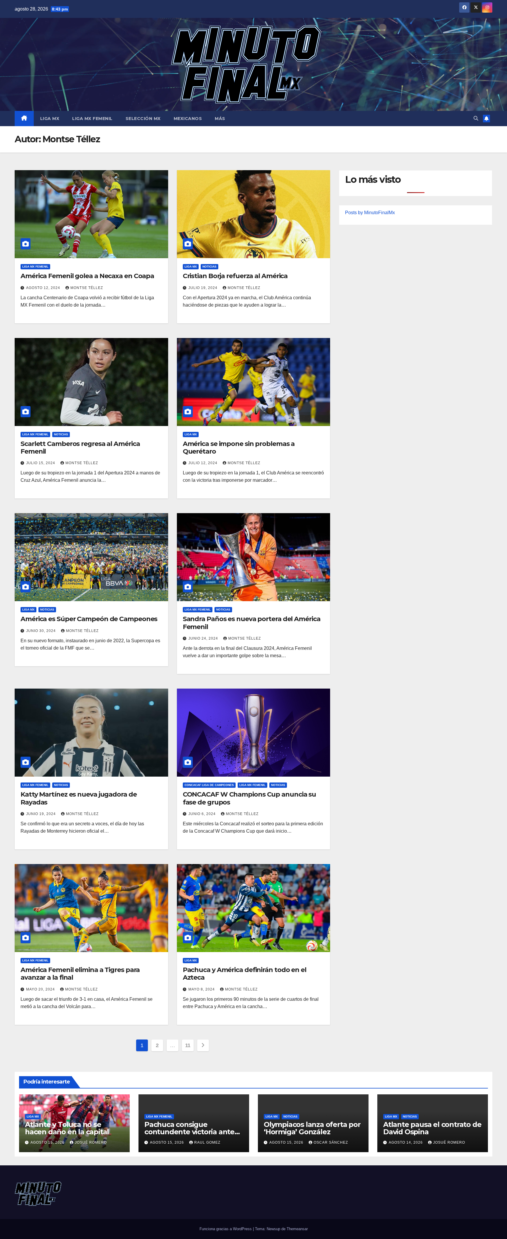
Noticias (209, 266)
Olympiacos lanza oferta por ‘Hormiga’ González (312, 1128)
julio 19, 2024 (203, 288)
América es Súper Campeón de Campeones (89, 619)
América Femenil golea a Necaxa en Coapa (87, 276)
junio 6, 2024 (202, 814)
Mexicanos (188, 118)
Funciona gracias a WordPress (226, 1229)
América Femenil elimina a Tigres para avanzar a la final (80, 973)
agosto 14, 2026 (406, 1142)
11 (187, 1045)
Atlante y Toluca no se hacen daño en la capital (67, 1128)
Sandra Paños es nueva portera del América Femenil (251, 623)
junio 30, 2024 (41, 631)
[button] (476, 118)
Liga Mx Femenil (92, 118)
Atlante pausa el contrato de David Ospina (432, 1128)
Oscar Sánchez (331, 1142)
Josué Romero (91, 1142)
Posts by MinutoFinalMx (370, 212)
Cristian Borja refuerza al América (235, 276)
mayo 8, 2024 (202, 989)
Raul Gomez (207, 1142)
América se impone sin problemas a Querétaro (239, 447)
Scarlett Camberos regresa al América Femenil (80, 447)
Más (220, 118)
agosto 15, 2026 (48, 1142)
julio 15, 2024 (41, 463)
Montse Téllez (86, 288)
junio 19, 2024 (41, 814)
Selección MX (143, 118)
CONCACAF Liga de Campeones (209, 785)
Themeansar (297, 1229)
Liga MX (50, 118)
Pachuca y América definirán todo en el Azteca (244, 973)
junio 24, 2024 (203, 638)
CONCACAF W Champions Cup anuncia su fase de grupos (249, 798)
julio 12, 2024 (203, 463)
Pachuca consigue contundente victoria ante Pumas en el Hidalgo (189, 1131)
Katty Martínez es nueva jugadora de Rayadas (79, 798)
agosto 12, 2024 (43, 288)
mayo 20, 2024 (41, 989)
